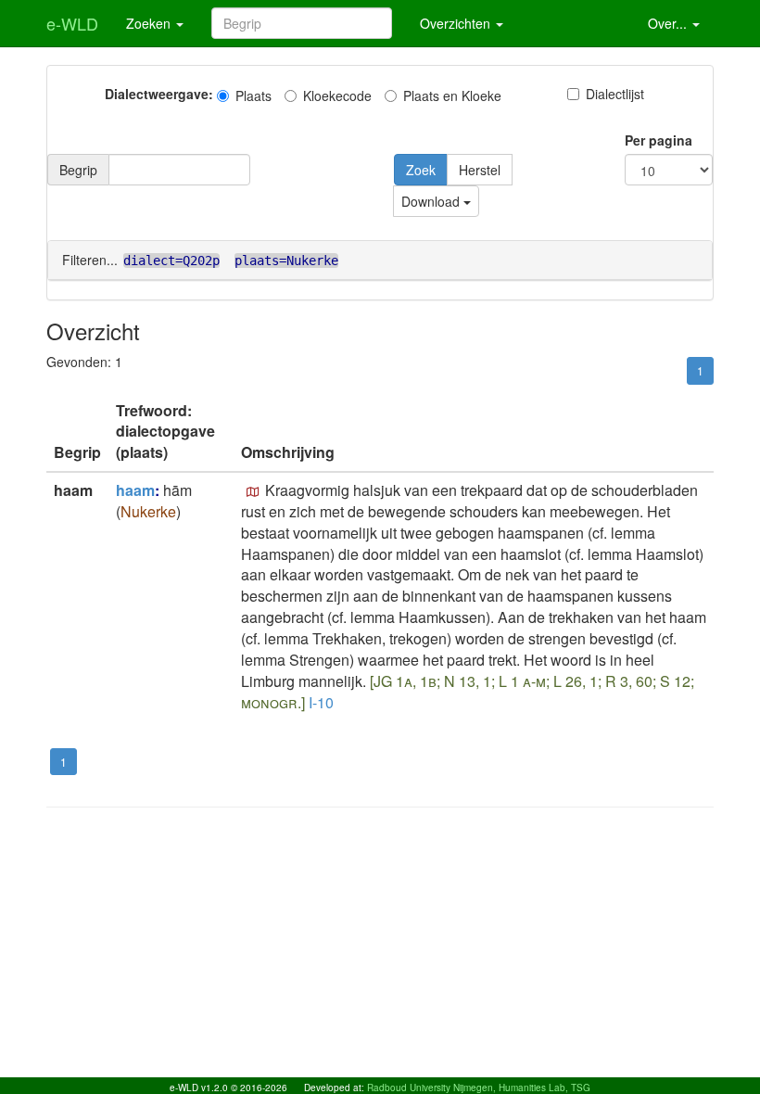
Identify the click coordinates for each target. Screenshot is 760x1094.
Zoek (421, 169)
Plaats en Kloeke (452, 95)
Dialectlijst (615, 93)
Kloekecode (337, 95)
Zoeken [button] (150, 23)
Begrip (78, 169)
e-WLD (72, 23)
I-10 (321, 702)
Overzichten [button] (457, 23)
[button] (253, 492)
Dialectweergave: (159, 93)
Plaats (253, 95)
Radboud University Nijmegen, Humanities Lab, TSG (478, 1087)
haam (135, 490)
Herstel (479, 169)
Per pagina (658, 140)
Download (432, 201)
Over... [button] (669, 23)
